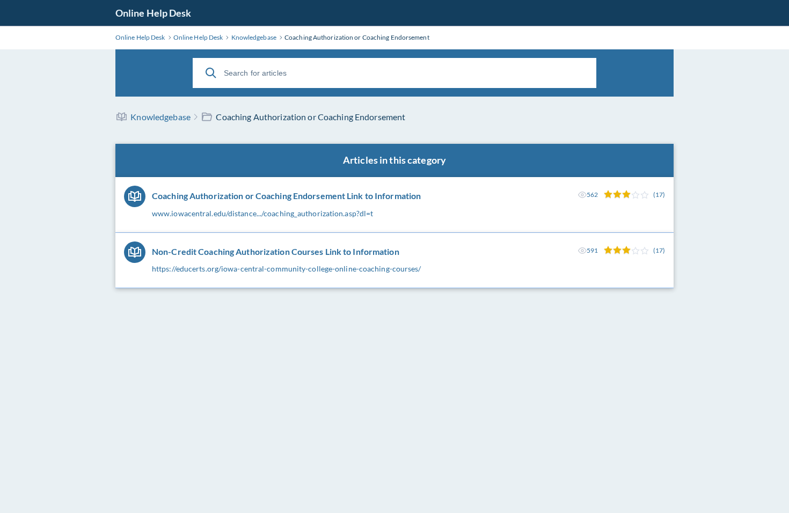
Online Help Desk (153, 13)
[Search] (211, 73)
